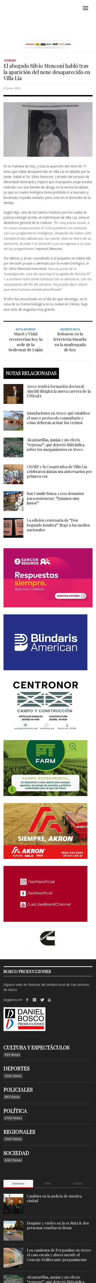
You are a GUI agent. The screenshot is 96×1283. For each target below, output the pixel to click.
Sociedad (10, 60)
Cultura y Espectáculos (36, 1047)
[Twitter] (42, 1000)
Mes (48, 1183)
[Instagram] (34, 1000)
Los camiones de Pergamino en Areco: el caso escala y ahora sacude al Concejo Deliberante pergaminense (59, 1255)
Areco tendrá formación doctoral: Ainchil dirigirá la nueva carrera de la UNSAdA (59, 391)
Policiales (18, 1089)
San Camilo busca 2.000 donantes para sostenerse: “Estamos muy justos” (55, 498)
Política (15, 1110)
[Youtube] (49, 1000)
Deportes (16, 1068)
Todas (77, 1183)
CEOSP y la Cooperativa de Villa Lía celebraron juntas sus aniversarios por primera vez (59, 471)
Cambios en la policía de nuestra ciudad (54, 1198)
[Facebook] (27, 1000)
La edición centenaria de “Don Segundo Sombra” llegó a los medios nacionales (58, 525)
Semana (18, 1183)
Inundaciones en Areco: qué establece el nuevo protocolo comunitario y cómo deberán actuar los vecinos (58, 418)
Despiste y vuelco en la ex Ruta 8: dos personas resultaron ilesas (58, 1225)
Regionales (19, 1131)
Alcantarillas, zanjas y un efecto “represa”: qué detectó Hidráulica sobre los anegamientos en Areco (55, 444)
